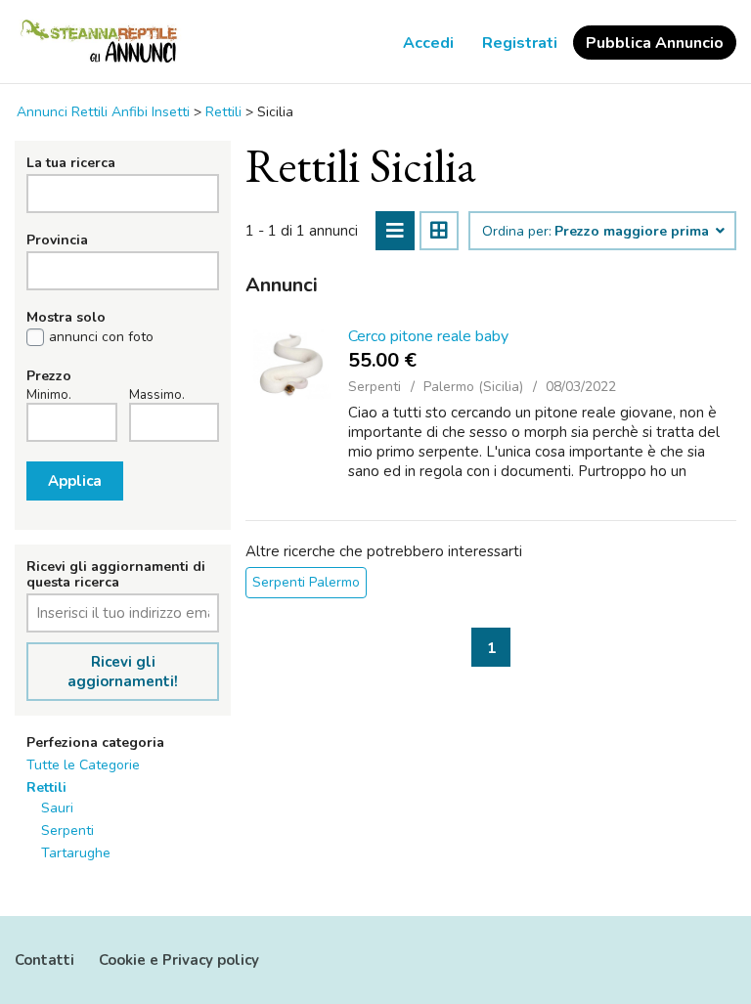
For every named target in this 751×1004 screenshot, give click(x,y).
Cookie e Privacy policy (179, 960)
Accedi (428, 43)
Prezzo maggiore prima (633, 231)
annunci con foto (101, 337)
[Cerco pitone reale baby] (291, 364)
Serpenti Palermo (306, 582)
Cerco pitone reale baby (428, 336)
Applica (75, 481)
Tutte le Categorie (83, 765)
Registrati (519, 43)
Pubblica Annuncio (655, 43)
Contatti (44, 960)
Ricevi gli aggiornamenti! (122, 671)
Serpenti (67, 830)
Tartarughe (75, 853)
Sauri (57, 808)
